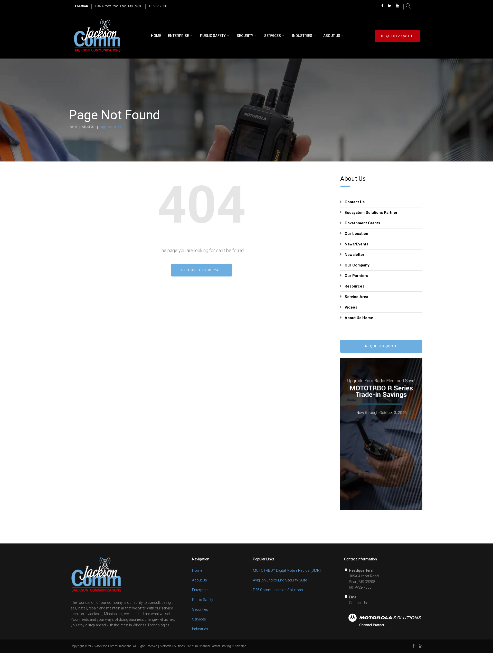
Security (245, 36)
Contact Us (355, 202)
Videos (351, 307)
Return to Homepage (201, 270)
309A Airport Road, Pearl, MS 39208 (118, 6)
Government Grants (362, 223)
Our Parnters (356, 275)
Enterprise (178, 36)
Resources (354, 286)
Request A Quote (381, 346)
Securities (200, 609)
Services (272, 36)
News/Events (356, 244)
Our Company (357, 265)
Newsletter (354, 254)
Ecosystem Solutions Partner (371, 212)
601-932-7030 (157, 6)
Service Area (356, 296)
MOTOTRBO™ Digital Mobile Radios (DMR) (287, 570)
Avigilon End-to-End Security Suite (280, 580)
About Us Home (359, 318)
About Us (331, 36)
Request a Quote (397, 36)
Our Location (356, 233)
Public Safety (213, 36)
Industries (302, 36)
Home (156, 36)
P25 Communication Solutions (278, 590)
